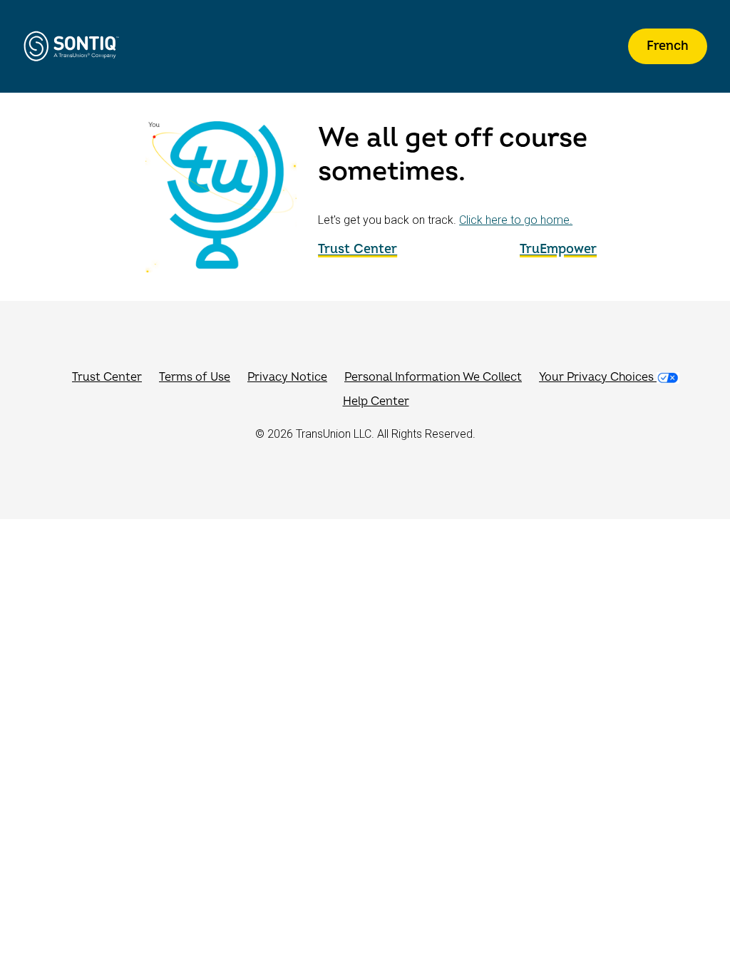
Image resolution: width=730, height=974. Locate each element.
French (668, 46)
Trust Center (357, 249)
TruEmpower (558, 249)
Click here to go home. (515, 220)
